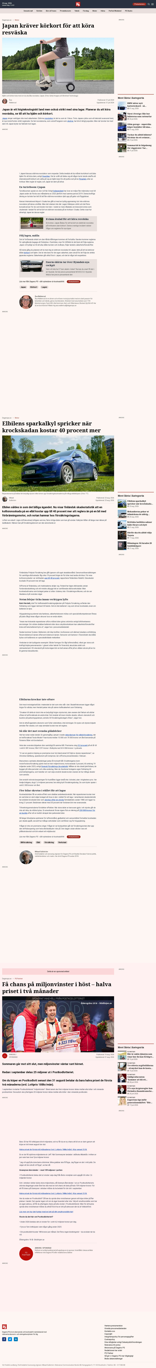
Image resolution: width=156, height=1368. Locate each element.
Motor (95, 11)
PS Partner (19, 979)
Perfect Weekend (115, 11)
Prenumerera (139, 4)
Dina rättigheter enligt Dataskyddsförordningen (123, 1342)
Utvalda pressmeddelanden (115, 1328)
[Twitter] (10, 1339)
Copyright (108, 1334)
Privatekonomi (65, 11)
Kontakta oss (109, 1331)
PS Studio (128, 11)
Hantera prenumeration (113, 1326)
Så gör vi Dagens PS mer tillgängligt (118, 1356)
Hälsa (103, 11)
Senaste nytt (28, 11)
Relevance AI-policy (112, 1345)
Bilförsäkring (26, 842)
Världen (39, 11)
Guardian (46, 176)
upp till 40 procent (51, 578)
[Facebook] (4, 1339)
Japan (4, 118)
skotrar (70, 121)
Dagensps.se (6, 20)
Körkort (33, 287)
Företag (86, 11)
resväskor (49, 118)
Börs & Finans (51, 11)
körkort (27, 253)
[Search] (148, 4)
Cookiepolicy (109, 1339)
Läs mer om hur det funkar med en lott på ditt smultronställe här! (46, 1212)
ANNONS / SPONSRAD (43, 1248)
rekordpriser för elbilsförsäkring (78, 735)
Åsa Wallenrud (40, 296)
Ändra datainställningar (113, 1359)
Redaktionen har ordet (113, 1350)
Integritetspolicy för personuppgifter (119, 1337)
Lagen (44, 287)
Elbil (38, 842)
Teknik (77, 11)
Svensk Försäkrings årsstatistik (54, 766)
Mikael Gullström (41, 852)
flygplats (82, 179)
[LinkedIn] (16, 1339)
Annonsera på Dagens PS (114, 1348)
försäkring (49, 842)
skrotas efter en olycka (54, 800)
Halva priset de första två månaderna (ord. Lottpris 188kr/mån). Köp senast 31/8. (53, 1149)
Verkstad (62, 842)
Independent (58, 191)
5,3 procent (82, 745)
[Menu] (152, 4)
